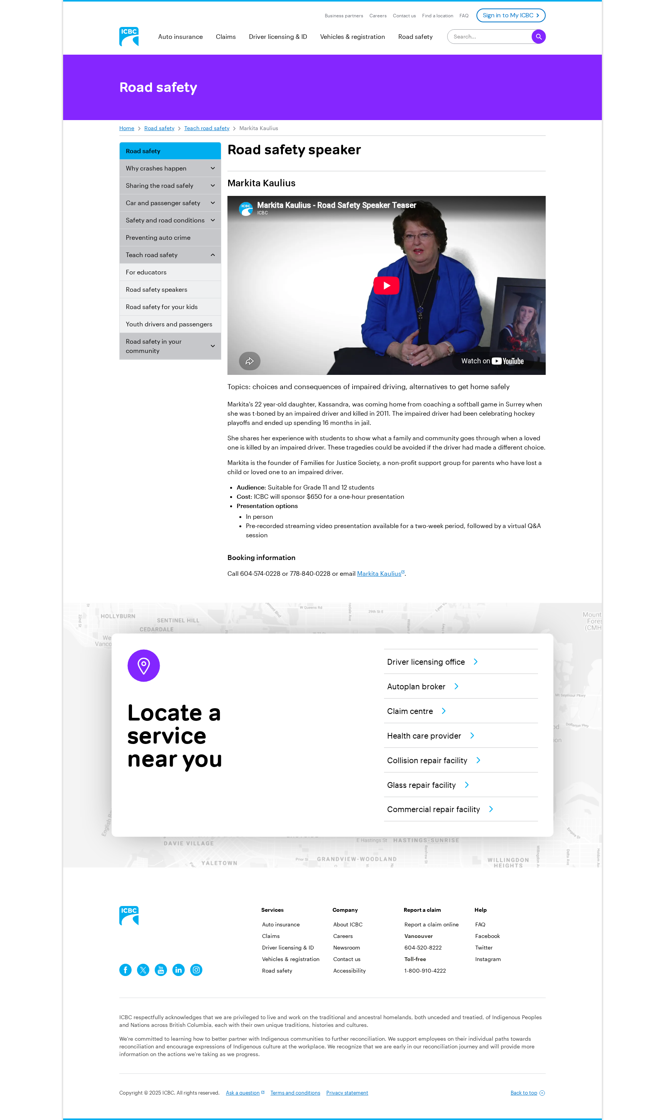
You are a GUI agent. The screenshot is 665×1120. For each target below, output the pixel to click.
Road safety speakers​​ (156, 289)
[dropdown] (213, 168)
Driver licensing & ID (278, 36)
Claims (226, 36)
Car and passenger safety (163, 202)
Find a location (437, 15)
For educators (146, 272)
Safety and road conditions (165, 220)
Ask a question (243, 1093)
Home (126, 128)
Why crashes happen (156, 168)
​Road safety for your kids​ (162, 306)
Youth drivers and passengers (169, 324)
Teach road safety (206, 128)
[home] (129, 915)
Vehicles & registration (352, 36)
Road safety (415, 36)
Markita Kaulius (379, 573)
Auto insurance (180, 36)
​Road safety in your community (154, 346)
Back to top (524, 1093)
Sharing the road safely (159, 185)
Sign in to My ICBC (508, 15)
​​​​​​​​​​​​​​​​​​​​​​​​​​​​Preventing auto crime (158, 237)
